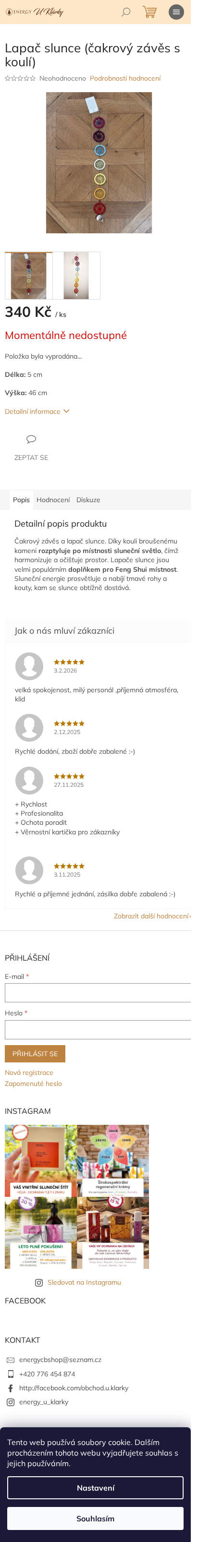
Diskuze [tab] (88, 499)
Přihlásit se (35, 1053)
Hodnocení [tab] (53, 499)
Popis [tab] (21, 499)
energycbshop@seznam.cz (60, 1359)
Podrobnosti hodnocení (125, 78)
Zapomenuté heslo (33, 1083)
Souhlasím (95, 1518)
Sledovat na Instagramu (84, 1282)
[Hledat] (126, 12)
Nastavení (95, 1488)
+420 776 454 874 (47, 1374)
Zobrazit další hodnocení (151, 916)
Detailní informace (33, 411)
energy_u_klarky (43, 1401)
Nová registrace (29, 1072)
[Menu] (176, 12)
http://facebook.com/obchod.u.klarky (73, 1388)
